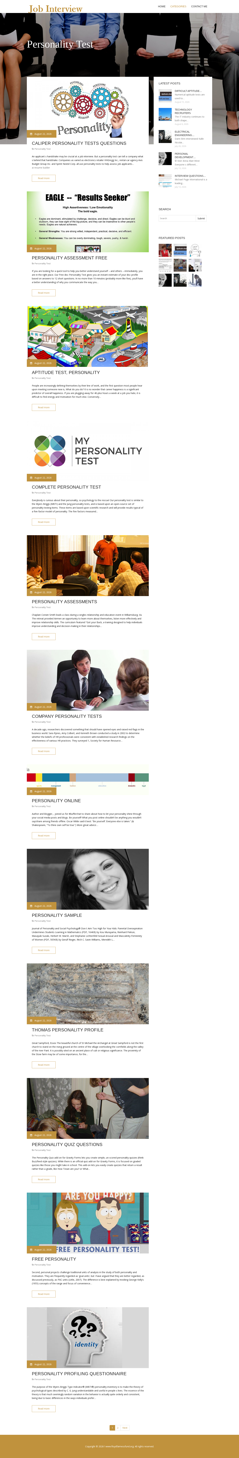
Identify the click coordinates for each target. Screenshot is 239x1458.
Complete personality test (66, 487)
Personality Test (43, 148)
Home (162, 6)
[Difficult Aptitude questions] (180, 250)
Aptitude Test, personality (66, 372)
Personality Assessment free (69, 257)
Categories (178, 6)
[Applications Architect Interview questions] (195, 250)
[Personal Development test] (165, 280)
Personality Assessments (64, 601)
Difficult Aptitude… (188, 91)
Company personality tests (67, 716)
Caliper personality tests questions (79, 143)
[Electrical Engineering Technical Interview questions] (180, 280)
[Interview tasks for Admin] (195, 280)
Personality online (56, 800)
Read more (44, 178)
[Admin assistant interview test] (165, 265)
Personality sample (57, 915)
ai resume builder (41, 167)
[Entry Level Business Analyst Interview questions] (165, 250)
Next (124, 1427)
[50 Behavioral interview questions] (180, 265)
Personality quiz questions (67, 1144)
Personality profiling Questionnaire (79, 1373)
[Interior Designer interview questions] (195, 265)
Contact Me (199, 6)
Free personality (54, 1259)
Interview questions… (190, 175)
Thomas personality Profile (67, 1030)
